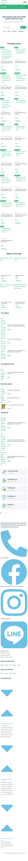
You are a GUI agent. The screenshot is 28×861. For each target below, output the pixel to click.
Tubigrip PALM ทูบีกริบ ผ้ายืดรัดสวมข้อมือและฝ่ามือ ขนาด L (21, 190)
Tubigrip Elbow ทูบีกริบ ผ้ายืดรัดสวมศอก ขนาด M (21, 215)
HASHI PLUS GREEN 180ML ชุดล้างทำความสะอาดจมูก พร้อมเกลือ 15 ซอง (6, 88)
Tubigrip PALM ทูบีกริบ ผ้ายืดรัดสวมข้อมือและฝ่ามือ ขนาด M (7, 215)
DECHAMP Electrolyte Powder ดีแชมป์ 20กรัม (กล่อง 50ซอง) (20, 303)
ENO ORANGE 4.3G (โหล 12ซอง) (13, 390)
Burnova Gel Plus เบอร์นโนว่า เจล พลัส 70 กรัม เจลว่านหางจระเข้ (6, 139)
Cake (4, 31)
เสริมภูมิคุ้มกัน (3, 111)
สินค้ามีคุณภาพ (11, 496)
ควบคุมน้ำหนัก (17, 162)
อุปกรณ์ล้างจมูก (4, 60)
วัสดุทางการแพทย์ (18, 136)
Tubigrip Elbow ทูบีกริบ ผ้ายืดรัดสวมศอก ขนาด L (7, 241)
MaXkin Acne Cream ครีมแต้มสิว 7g (14, 339)
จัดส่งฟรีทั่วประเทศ (12, 479)
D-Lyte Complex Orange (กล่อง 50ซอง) (6, 302)
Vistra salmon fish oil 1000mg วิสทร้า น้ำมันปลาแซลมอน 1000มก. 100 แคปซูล (7, 114)
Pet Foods (14, 31)
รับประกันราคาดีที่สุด (12, 471)
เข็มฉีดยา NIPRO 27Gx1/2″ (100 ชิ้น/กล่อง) (20, 139)
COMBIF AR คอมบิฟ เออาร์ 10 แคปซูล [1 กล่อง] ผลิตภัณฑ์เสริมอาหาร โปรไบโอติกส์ (16, 351)
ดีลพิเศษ (5, 7)
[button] (7, 704)
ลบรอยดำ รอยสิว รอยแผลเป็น (6, 136)
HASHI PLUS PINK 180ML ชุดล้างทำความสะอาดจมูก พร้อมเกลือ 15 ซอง (21, 88)
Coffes (8, 31)
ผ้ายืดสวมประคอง (4, 162)
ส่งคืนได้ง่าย (10, 505)
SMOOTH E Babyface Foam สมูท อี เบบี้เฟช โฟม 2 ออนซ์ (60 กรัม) (7, 191)
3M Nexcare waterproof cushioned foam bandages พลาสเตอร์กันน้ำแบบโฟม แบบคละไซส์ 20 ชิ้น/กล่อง (16, 326)
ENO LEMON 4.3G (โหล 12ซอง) (13, 398)
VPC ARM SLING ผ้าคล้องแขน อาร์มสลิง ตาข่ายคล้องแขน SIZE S (7, 165)
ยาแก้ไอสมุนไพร (18, 111)
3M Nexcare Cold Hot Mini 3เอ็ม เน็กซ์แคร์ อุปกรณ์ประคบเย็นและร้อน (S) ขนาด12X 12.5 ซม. (16, 440)
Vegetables (20, 31)
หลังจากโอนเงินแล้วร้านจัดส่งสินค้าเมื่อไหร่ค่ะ (7, 724)
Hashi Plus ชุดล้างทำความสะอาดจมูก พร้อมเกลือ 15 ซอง (20, 62)
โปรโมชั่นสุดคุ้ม (11, 488)
